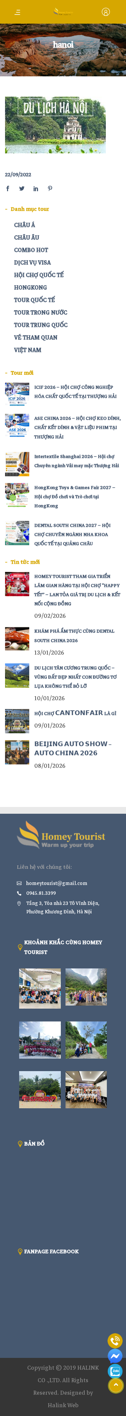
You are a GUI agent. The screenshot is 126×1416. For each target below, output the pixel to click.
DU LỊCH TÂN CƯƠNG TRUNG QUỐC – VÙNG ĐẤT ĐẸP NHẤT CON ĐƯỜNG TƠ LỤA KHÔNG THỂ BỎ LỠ (75, 677)
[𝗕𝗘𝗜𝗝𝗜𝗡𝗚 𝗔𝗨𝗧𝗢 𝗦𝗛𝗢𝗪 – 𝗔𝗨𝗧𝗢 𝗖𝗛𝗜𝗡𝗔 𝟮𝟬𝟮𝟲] (17, 752)
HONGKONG (30, 287)
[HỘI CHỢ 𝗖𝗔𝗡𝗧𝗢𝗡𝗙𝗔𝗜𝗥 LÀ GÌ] (17, 721)
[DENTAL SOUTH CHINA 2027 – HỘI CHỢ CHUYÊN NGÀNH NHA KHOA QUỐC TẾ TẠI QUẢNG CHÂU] (17, 533)
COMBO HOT (31, 250)
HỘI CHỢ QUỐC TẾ (39, 275)
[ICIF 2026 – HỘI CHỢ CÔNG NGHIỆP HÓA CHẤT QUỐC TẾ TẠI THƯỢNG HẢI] (17, 395)
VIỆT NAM (27, 350)
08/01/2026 (50, 765)
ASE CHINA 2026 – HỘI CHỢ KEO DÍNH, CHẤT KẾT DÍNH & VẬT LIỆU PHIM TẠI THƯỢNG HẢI (77, 427)
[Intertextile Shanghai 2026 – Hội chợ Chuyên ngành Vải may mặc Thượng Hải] (17, 464)
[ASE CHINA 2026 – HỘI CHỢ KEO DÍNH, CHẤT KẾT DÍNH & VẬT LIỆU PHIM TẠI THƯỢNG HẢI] (17, 426)
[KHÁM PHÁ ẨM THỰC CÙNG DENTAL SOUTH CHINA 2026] (17, 639)
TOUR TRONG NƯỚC (40, 312)
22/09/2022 (18, 175)
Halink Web (63, 1405)
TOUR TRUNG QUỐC (41, 325)
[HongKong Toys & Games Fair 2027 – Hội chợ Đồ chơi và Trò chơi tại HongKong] (17, 495)
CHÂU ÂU (26, 237)
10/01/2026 (49, 698)
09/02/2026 (50, 616)
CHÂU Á (24, 225)
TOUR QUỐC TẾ (34, 300)
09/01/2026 (50, 725)
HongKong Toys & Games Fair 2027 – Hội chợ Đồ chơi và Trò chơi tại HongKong (74, 497)
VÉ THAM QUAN (35, 337)
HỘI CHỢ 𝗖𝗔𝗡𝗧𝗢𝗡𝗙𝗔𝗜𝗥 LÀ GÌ (75, 713)
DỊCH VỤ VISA (32, 262)
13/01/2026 (49, 652)
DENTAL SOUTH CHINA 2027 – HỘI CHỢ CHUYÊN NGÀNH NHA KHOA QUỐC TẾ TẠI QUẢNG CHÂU (72, 535)
